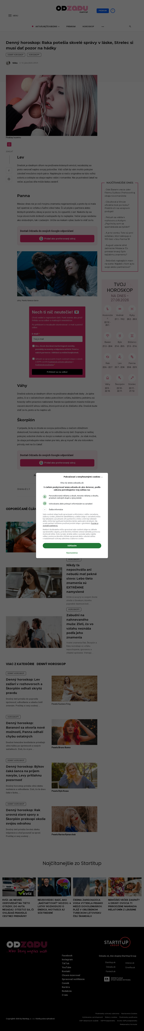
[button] (72, 510)
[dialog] (72, 515)
